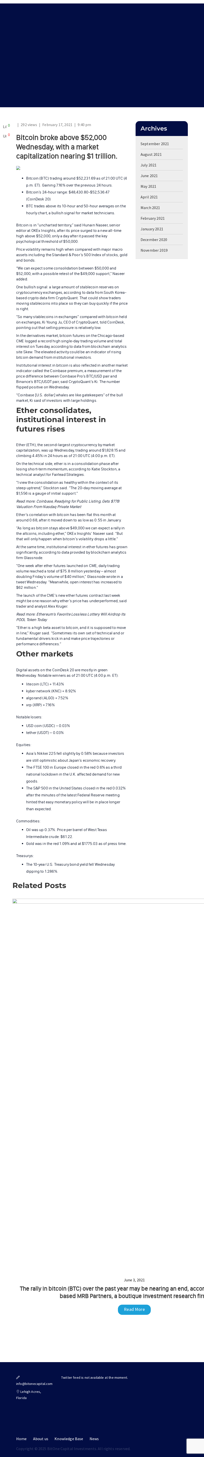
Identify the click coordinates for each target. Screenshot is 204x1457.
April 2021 (149, 196)
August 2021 (151, 154)
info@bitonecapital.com (34, 1383)
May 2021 (148, 186)
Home (21, 1438)
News (94, 1438)
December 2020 (154, 239)
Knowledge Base (68, 1438)
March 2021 (150, 207)
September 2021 (155, 143)
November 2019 (154, 250)
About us (40, 1438)
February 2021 (153, 218)
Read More (134, 1309)
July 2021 (148, 164)
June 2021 (149, 175)
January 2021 (152, 228)
